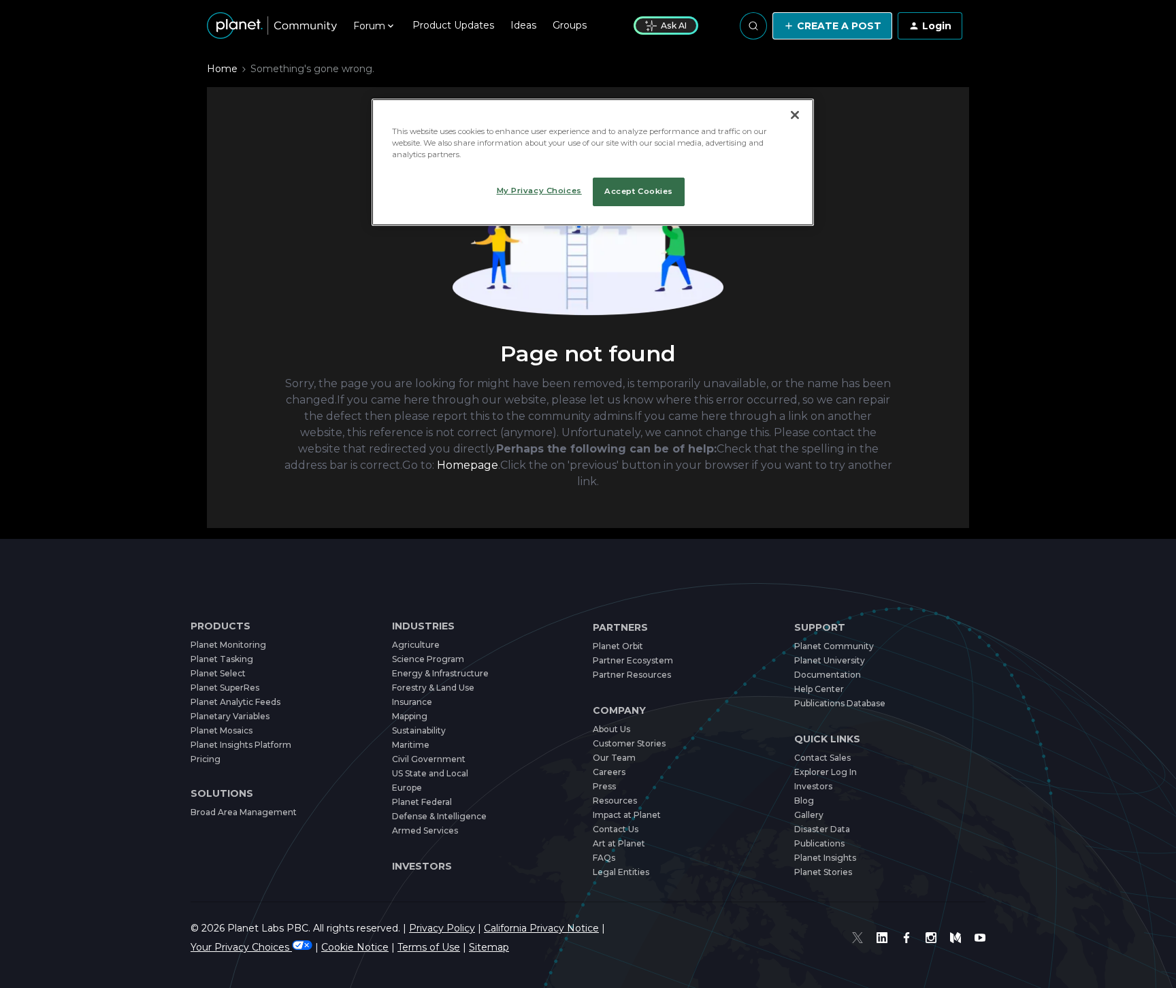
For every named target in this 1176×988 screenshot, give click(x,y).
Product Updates (453, 25)
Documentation (827, 675)
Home (222, 69)
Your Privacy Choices (241, 947)
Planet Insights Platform (241, 745)
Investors (422, 866)
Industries (423, 626)
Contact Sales (822, 758)
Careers (609, 772)
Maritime (410, 745)
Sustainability (419, 730)
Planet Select (218, 673)
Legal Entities (621, 872)
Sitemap (489, 947)
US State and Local (430, 773)
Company (619, 711)
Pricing (205, 759)
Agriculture (416, 645)
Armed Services (425, 830)
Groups (570, 25)
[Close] (795, 115)
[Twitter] (857, 937)
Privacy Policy (442, 928)
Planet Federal (422, 802)
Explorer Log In (825, 772)
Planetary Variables (230, 716)
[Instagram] (931, 937)
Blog (804, 800)
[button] (832, 25)
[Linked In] (882, 937)
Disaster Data (822, 829)
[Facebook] (906, 937)
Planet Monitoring (228, 645)
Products (220, 626)
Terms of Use (428, 947)
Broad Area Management (244, 812)
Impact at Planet (627, 815)
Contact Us (615, 829)
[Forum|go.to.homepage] (272, 25)
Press (604, 786)
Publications (819, 843)
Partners (620, 627)
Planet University (829, 660)
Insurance (412, 702)
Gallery (808, 815)
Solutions (222, 794)
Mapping (409, 716)
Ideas (523, 25)
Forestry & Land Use (433, 687)
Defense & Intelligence (439, 816)
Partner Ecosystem (633, 660)
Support (819, 627)
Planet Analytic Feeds (235, 702)
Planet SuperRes (225, 687)
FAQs (604, 858)
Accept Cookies (638, 191)
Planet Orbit (618, 646)
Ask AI (674, 25)
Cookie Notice (355, 947)
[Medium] (955, 937)
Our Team (614, 758)
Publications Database (839, 703)
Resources (615, 800)
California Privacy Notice (541, 928)
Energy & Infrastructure (440, 673)
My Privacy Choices (539, 190)
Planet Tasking (222, 659)
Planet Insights (825, 858)
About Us (611, 729)
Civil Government (429, 759)
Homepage (467, 465)
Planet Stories (823, 872)
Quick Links (827, 739)
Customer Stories (629, 743)
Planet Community (834, 646)
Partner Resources (632, 675)
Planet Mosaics (221, 730)
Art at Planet (619, 843)
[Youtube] (980, 937)
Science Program (428, 659)
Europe (407, 788)
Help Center (819, 689)
